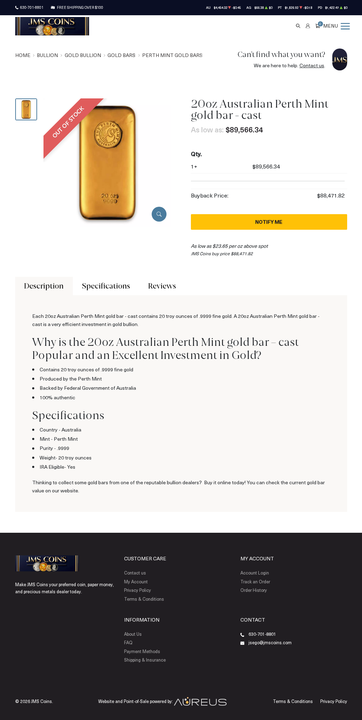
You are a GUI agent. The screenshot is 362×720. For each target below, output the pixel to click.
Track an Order (255, 581)
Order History (253, 590)
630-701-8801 (31, 7)
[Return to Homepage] (52, 26)
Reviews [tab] (162, 285)
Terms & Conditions (144, 599)
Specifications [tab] (106, 285)
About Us (133, 634)
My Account (136, 581)
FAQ (128, 642)
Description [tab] (44, 285)
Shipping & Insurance (145, 660)
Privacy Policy (137, 590)
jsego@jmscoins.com (270, 642)
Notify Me (268, 221)
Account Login (254, 573)
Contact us (311, 65)
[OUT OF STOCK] (107, 161)
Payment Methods (142, 651)
